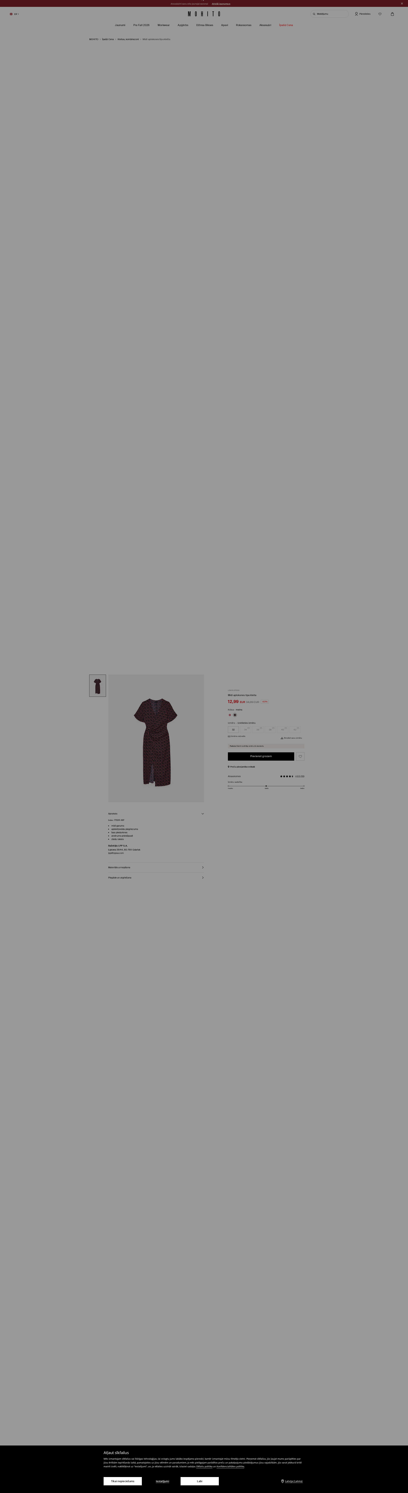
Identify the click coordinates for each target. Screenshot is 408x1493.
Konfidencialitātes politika (230, 1466)
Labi (199, 1481)
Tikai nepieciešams (123, 1481)
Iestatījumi (162, 1481)
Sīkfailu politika (204, 1466)
